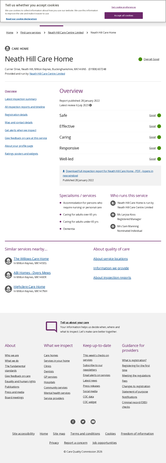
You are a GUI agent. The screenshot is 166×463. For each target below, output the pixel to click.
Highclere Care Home (29, 286)
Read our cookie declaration (21, 18)
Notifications (129, 397)
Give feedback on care (17, 376)
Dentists (49, 371)
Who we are (12, 355)
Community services (55, 387)
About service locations (110, 258)
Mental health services (57, 393)
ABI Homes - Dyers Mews (32, 272)
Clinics (47, 366)
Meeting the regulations (136, 375)
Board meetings (14, 397)
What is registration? (134, 360)
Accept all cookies (123, 15)
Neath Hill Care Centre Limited (65, 32)
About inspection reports (112, 277)
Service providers (54, 398)
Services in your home (57, 360)
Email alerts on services (96, 375)
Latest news (90, 380)
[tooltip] (90, 105)
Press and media (14, 392)
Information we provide (111, 268)
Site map (59, 434)
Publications (12, 387)
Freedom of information (137, 434)
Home (9, 32)
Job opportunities (105, 443)
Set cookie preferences (124, 7)
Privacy (54, 443)
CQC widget (89, 402)
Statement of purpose (135, 391)
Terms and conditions (85, 434)
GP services (50, 377)
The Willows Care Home (31, 258)
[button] (149, 59)
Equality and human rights (20, 381)
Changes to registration (136, 386)
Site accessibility (23, 434)
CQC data (88, 396)
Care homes (51, 355)
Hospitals (49, 382)
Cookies (110, 434)
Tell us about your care (74, 322)
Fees (124, 381)
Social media (90, 391)
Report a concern (75, 443)
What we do (12, 360)
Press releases (91, 386)
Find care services (30, 32)
